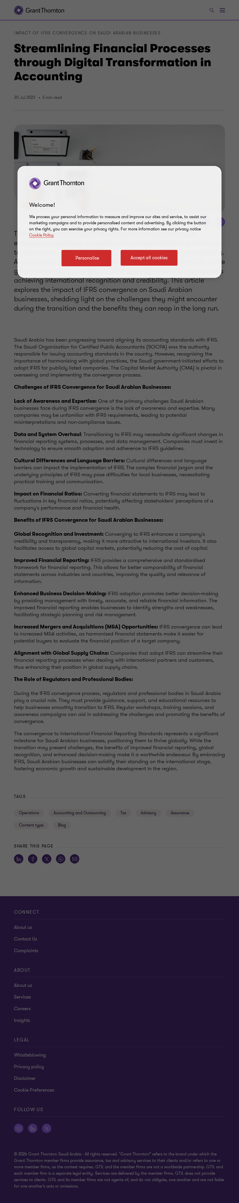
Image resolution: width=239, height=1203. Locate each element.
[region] (119, 222)
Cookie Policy (41, 235)
